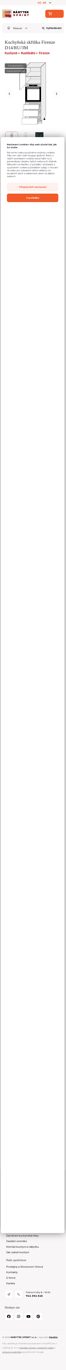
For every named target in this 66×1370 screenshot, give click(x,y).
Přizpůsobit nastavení (32, 187)
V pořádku (32, 197)
